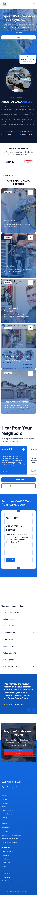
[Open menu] (34, 4)
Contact (4, 799)
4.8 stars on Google (27, 59)
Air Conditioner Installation (10, 839)
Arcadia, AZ (5, 859)
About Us (5, 803)
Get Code (10, 560)
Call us (19, 37)
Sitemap (4, 817)
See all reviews (18, 480)
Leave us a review (20, 486)
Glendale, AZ (6, 862)
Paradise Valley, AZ (7, 881)
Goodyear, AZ (6, 877)
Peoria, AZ (5, 866)
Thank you (5, 807)
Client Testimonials (8, 810)
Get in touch (18, 33)
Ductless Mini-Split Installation (11, 835)
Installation (5, 831)
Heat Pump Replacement (9, 842)
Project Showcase (7, 814)
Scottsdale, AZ (6, 873)
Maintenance (6, 828)
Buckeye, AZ (5, 855)
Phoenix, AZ (5, 870)
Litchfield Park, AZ (7, 852)
